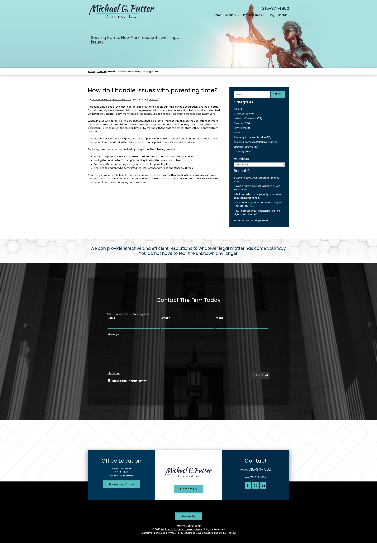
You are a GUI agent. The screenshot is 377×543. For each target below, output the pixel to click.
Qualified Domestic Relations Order (254, 142)
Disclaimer (114, 373)
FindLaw (231, 533)
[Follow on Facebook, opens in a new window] (248, 485)
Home (217, 15)
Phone (219, 318)
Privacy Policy (175, 533)
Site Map (161, 533)
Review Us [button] (188, 516)
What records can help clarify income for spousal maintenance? (258, 196)
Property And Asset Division (250, 137)
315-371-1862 (275, 8)
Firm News (240, 128)
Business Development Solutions (204, 533)
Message (113, 334)
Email (165, 318)
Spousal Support (243, 146)
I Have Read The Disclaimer (130, 380)
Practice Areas (252, 15)
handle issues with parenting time (181, 114)
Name (111, 318)
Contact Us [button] (188, 489)
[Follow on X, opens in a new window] (255, 485)
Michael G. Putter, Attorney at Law (111, 99)
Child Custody (242, 113)
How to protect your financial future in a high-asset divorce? (257, 212)
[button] (374, 522)
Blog (271, 15)
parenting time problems (131, 182)
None (237, 132)
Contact (283, 15)
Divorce (153, 99)
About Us (231, 15)
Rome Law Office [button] (121, 484)
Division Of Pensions (245, 118)
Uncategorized (242, 151)
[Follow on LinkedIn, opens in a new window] (263, 485)
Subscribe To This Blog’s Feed (251, 220)
